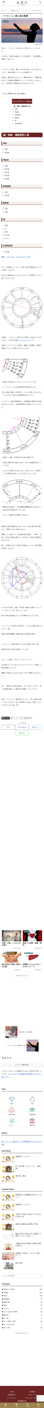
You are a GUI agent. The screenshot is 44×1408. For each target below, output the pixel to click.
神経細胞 (18, 115)
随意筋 (17, 118)
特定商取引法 (22, 1401)
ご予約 (11, 1392)
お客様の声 (11, 1395)
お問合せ (33, 1392)
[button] (40, 1275)
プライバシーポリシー (32, 1398)
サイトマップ (11, 1398)
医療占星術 (28, 718)
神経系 (17, 112)
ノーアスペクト (24, 340)
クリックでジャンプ (19, 101)
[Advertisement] (22, 832)
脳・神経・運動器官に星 (22, 106)
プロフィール (32, 1395)
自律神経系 (18, 123)
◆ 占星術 (6, 718)
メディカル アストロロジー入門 (18, 257)
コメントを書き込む (22, 1065)
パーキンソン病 (17, 718)
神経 (16, 109)
